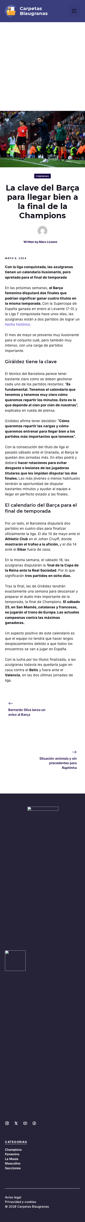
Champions (13, 1150)
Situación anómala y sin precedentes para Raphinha (58, 763)
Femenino (42, 176)
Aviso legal (13, 1197)
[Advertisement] (42, 66)
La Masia (11, 1159)
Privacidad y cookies (20, 1202)
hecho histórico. (18, 324)
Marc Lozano (48, 241)
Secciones (13, 1168)
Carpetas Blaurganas (34, 11)
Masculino (12, 1163)
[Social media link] (7, 1123)
